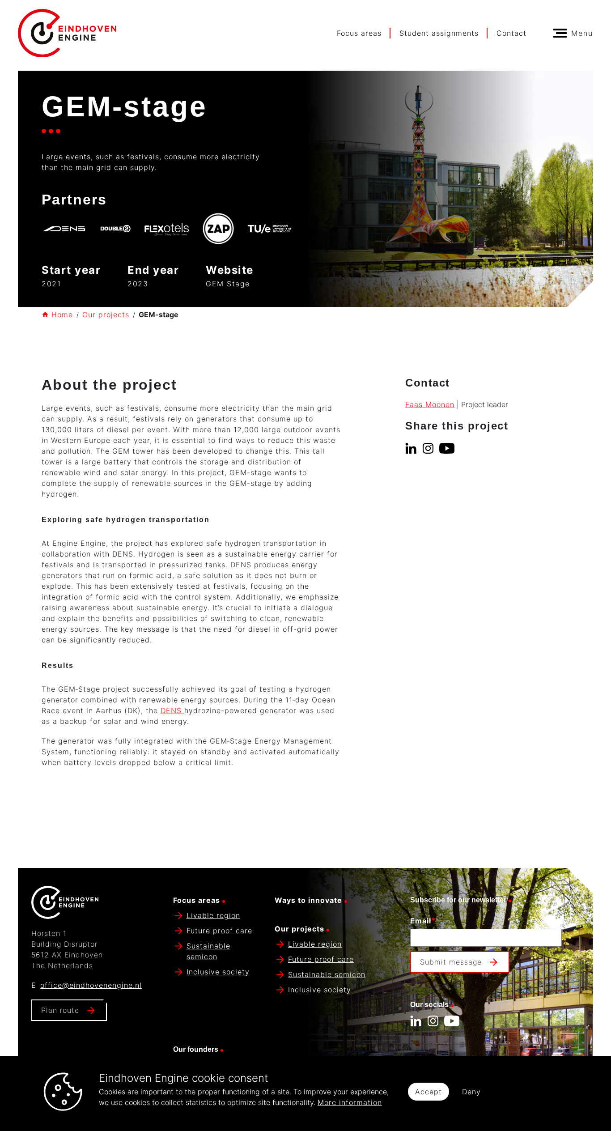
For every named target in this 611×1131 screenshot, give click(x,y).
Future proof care (219, 930)
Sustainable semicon (326, 974)
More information (350, 1102)
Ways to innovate (308, 900)
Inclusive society (218, 971)
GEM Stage (228, 283)
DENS (172, 710)
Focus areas (359, 33)
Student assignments (439, 33)
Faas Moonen (429, 404)
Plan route (60, 1010)
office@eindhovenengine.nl (91, 985)
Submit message (451, 961)
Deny (471, 1091)
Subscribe (430, 983)
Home (62, 314)
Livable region (213, 915)
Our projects (105, 314)
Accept (428, 1091)
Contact (511, 33)
